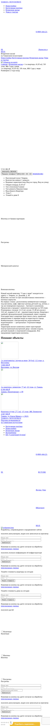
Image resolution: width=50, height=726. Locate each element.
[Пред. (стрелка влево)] (2, 724)
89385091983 (38, 174)
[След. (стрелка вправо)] (4, 724)
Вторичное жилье (13, 10)
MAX (38, 526)
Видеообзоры (11, 433)
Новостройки (11, 6)
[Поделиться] (4, 722)
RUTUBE (42, 472)
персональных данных (10, 549)
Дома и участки (12, 12)
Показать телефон (17, 174)
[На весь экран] (6, 722)
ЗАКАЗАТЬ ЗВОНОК (9, 171)
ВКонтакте (40, 508)
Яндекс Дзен (41, 490)
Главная (4, 64)
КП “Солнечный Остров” (16, 435)
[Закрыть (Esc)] (2, 722)
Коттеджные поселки (20, 58)
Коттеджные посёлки (14, 8)
